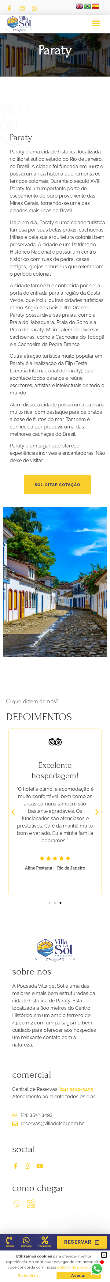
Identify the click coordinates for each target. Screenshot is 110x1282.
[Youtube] (40, 1166)
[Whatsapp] (26, 1240)
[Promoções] (45, 1240)
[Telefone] (9, 1240)
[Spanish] (96, 8)
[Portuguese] (88, 8)
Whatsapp (26, 1246)
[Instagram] (27, 1166)
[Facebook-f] (15, 1166)
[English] (80, 8)
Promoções (44, 1246)
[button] (96, 24)
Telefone (9, 1246)
